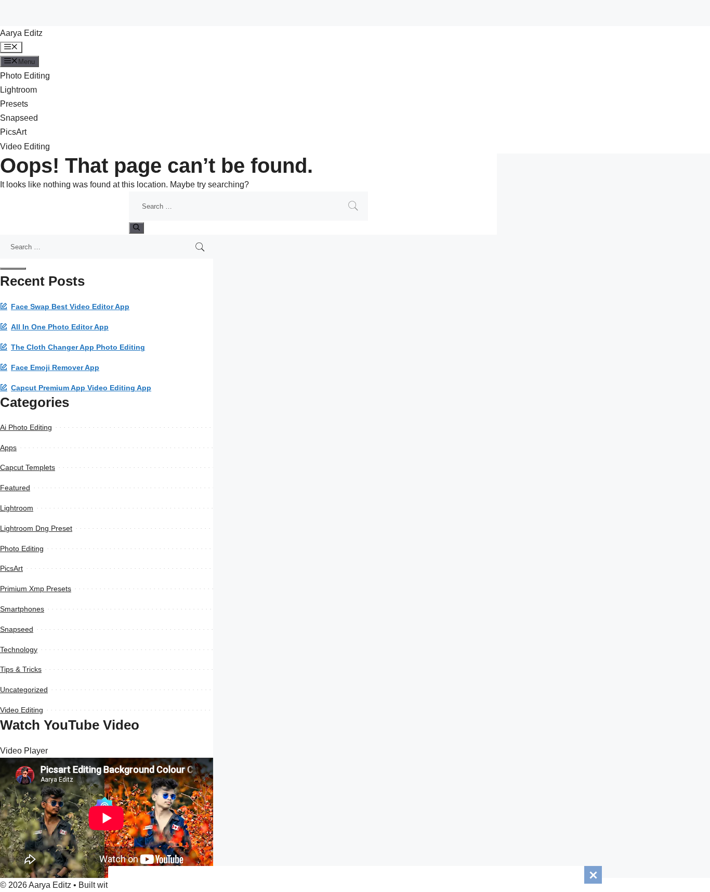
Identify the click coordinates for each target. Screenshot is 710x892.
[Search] (136, 228)
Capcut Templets (27, 467)
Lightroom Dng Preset (36, 528)
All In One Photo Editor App (60, 327)
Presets (14, 103)
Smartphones (22, 609)
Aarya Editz (21, 33)
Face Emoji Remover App (55, 368)
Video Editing (25, 146)
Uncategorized (24, 689)
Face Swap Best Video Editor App (70, 307)
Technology (18, 649)
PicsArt (13, 132)
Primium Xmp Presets (35, 588)
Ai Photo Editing (26, 427)
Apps (8, 447)
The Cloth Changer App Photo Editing (78, 347)
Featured (15, 487)
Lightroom (18, 89)
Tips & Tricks (21, 669)
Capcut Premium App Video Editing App (81, 388)
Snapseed (19, 117)
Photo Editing (25, 75)
